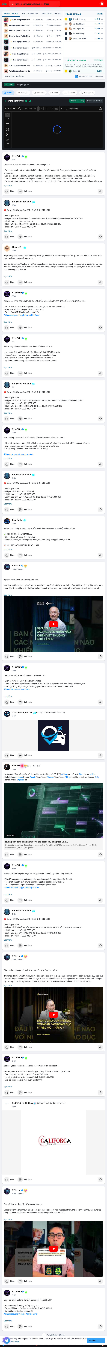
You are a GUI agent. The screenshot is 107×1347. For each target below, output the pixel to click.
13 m (14, 205)
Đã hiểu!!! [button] (93, 1340)
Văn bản (24, 93)
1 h (13, 342)
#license (19, 777)
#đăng (64, 774)
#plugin (32, 777)
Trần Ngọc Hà (78, 29)
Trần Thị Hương (79, 19)
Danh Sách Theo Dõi (94, 101)
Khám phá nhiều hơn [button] (10, 1342)
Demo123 (76, 71)
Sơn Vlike (16, 766)
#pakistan (34, 887)
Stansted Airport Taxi (22, 712)
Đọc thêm (8, 185)
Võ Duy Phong (78, 34)
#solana (21, 1314)
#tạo (81, 774)
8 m (13, 160)
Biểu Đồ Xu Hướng (77, 101)
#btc (32, 315)
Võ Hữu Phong (78, 24)
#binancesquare (11, 315)
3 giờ (14, 569)
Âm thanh (71, 93)
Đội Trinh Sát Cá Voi (21, 202)
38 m (14, 296)
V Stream (16, 565)
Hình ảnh (40, 93)
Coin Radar (17, 520)
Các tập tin (88, 93)
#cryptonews (24, 315)
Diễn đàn (20, 76)
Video (55, 93)
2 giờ (14, 433)
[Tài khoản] (101, 3)
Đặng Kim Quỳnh (79, 38)
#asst (37, 315)
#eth (32, 454)
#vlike (93, 774)
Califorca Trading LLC (22, 1103)
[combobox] (34, 4)
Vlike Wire (17, 156)
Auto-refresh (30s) (85, 76)
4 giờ (14, 1106)
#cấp (97, 777)
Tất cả (9, 93)
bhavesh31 (17, 247)
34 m (14, 251)
